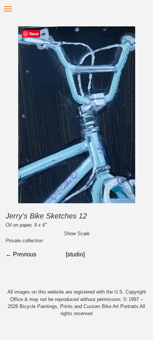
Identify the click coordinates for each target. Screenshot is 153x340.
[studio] (75, 254)
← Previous (21, 254)
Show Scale (76, 233)
